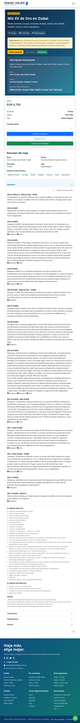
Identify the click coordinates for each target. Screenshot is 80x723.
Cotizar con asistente (63, 695)
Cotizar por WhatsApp (40, 143)
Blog (30, 703)
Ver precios (30, 52)
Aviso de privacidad (61, 703)
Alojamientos (12, 619)
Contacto (32, 706)
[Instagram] (7, 658)
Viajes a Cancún (59, 680)
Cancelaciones (59, 706)
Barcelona (58, 89)
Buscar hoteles (9, 695)
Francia (45, 89)
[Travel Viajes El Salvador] (16, 3)
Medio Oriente (16, 89)
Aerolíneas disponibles (37, 677)
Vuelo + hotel (8, 683)
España (38, 89)
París (51, 89)
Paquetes (32, 700)
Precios (10, 624)
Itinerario (11, 184)
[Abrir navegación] (73, 3)
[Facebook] (4, 658)
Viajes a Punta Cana (61, 683)
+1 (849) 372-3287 (12, 662)
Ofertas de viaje (9, 685)
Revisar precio (40, 139)
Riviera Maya (8, 703)
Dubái (31, 89)
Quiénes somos (59, 697)
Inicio (31, 695)
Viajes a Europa (59, 677)
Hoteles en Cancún (10, 697)
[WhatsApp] (14, 658)
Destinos (32, 697)
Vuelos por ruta (34, 680)
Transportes (12, 613)
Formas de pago (59, 700)
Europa (25, 89)
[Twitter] (10, 658)
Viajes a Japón (59, 685)
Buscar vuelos (9, 677)
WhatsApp (42, 52)
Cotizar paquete (15, 52)
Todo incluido (8, 700)
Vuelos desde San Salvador (13, 680)
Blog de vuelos (34, 685)
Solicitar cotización (40, 134)
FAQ (55, 709)
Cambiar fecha (13, 124)
